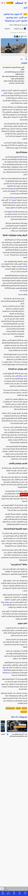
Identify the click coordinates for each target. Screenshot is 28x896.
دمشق (7, 602)
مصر (9, 672)
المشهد (13, 200)
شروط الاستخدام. (11, 889)
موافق (2, 888)
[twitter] (17, 36)
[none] (14, 63)
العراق (12, 207)
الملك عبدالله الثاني (21, 376)
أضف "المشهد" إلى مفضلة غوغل (17, 32)
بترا (21, 290)
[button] (14, 8)
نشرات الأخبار (9, 2)
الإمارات (5, 670)
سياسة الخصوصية (19, 889)
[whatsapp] (19, 36)
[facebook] (15, 36)
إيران (26, 395)
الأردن (2, 90)
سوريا (11, 188)
